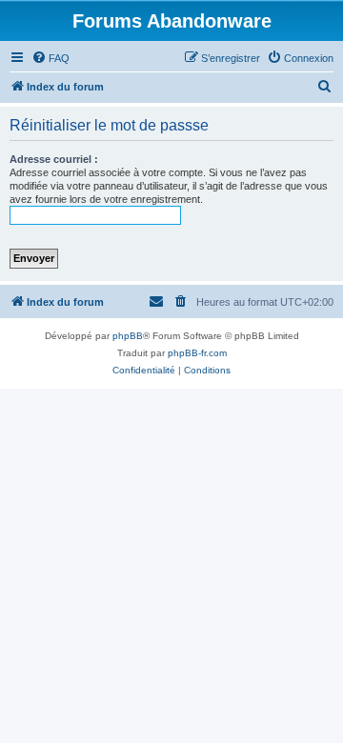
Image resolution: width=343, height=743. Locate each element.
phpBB (127, 336)
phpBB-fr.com (197, 353)
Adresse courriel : (54, 159)
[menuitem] (50, 58)
